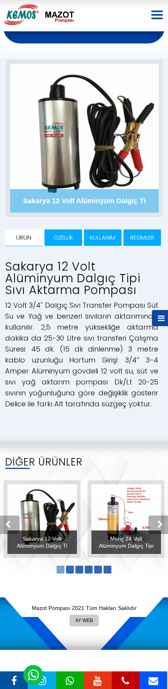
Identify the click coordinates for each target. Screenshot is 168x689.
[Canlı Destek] (33, 675)
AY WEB (84, 619)
